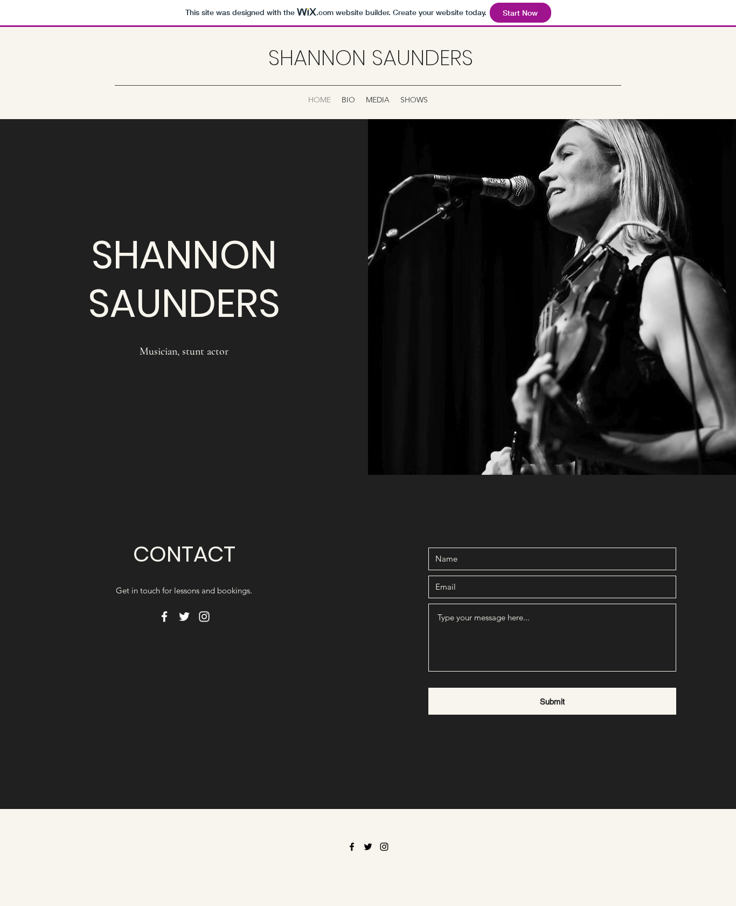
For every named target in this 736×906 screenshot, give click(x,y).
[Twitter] (184, 617)
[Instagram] (204, 617)
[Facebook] (164, 617)
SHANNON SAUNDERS (370, 58)
